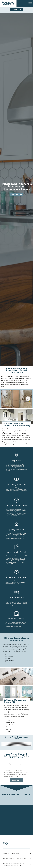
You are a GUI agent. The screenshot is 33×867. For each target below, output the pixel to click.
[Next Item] (28, 398)
